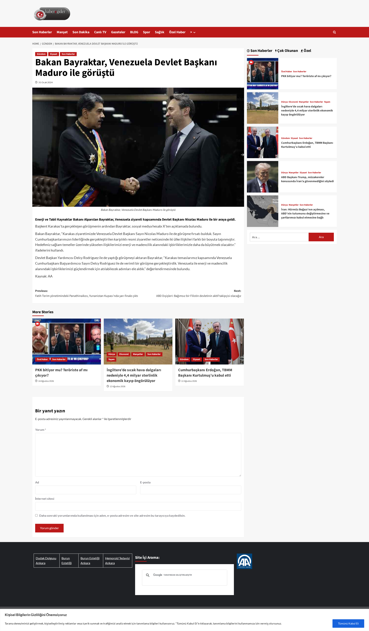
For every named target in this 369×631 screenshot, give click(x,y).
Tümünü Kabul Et (348, 623)
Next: (198, 293)
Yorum (40, 429)
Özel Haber (177, 32)
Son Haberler (42, 32)
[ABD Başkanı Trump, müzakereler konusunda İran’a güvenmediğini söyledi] (262, 176)
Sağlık (159, 32)
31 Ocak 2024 (45, 82)
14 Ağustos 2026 (46, 381)
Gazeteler (118, 32)
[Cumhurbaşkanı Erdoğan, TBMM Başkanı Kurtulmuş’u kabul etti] (209, 341)
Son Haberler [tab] (261, 50)
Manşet (62, 32)
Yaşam (111, 359)
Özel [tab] (307, 50)
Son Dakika (80, 32)
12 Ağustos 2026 (117, 386)
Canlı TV (100, 32)
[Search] (334, 32)
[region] (184, 620)
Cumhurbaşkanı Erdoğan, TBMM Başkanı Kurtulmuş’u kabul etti (205, 372)
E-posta (145, 482)
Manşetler (138, 354)
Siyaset (53, 54)
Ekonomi (124, 354)
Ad (37, 482)
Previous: (86, 293)
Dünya (111, 354)
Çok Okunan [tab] (287, 50)
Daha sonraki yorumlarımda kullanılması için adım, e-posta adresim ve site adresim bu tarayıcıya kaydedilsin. (112, 515)
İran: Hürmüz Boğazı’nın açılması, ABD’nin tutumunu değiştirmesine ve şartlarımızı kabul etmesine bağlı (305, 214)
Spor (146, 32)
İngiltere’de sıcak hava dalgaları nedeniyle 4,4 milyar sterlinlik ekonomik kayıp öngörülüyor (134, 375)
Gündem (41, 54)
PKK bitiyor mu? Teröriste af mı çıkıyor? (306, 76)
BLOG (134, 32)
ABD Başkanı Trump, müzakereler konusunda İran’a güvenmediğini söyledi (307, 179)
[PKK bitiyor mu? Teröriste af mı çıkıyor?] (66, 341)
